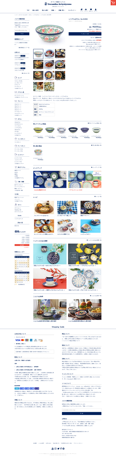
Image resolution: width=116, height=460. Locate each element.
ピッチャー (21, 154)
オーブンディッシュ (19, 95)
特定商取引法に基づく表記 (66, 443)
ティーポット (21, 145)
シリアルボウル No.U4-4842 (51, 137)
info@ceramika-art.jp (71, 435)
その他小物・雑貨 (19, 190)
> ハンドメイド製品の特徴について (71, 340)
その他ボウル (18, 135)
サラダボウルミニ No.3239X (39, 159)
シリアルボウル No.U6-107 (74, 137)
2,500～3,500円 (25, 237)
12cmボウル (17, 122)
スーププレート (18, 111)
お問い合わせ (48, 443)
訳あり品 (20, 222)
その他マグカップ (19, 88)
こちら (70, 378)
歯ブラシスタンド (19, 184)
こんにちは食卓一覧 (96, 295)
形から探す (45, 10)
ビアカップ (17, 84)
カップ (20, 77)
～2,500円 (27, 235)
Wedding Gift (18, 209)
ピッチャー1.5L (18, 161)
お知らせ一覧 (26, 73)
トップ (16, 14)
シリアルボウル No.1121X (62, 137)
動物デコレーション (19, 197)
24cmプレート (18, 109)
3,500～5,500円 (25, 239)
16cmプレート (18, 106)
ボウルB (16, 131)
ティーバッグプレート (20, 186)
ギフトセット (18, 207)
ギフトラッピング (19, 211)
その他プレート (18, 115)
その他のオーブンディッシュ (21, 97)
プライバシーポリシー (78, 443)
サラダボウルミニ (19, 124)
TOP (28, 10)
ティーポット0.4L (19, 149)
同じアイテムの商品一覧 (95, 123)
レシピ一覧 (98, 196)
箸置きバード (18, 170)
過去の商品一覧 (56, 443)
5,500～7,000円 (25, 240)
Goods (19, 215)
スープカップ (18, 86)
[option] (49, 33)
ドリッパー (17, 199)
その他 (16, 194)
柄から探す (36, 10)
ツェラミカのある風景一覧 (94, 240)
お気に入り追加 (85, 33)
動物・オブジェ (18, 188)
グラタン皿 (21, 92)
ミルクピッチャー (19, 159)
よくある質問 (41, 443)
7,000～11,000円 (25, 242)
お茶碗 (16, 175)
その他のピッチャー (19, 163)
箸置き (16, 174)
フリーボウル (18, 125)
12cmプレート (18, 104)
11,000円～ (26, 247)
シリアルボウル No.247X (85, 137)
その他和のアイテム (19, 177)
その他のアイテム (19, 200)
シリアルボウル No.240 (96, 137)
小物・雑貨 (21, 181)
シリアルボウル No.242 (38, 137)
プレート (20, 101)
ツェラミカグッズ (19, 218)
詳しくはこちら (89, 44)
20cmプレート (18, 107)
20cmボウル (17, 129)
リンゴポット (21, 138)
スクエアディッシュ (19, 113)
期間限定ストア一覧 (24, 47)
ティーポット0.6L (19, 150)
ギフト (20, 204)
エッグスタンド (18, 133)
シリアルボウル (18, 127)
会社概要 (35, 443)
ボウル (20, 119)
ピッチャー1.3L (18, 157)
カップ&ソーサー (18, 82)
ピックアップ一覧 (97, 167)
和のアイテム (21, 167)
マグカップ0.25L (18, 80)
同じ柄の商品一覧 (97, 145)
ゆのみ (16, 172)
